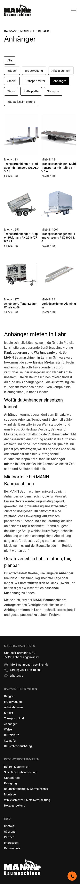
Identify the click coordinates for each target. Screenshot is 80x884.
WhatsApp (16, 675)
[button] (73, 10)
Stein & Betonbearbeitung (20, 772)
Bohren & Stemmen (16, 766)
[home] (27, 10)
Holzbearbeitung (14, 805)
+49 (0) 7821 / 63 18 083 (25, 670)
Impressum (11, 842)
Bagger (8, 696)
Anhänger (10, 724)
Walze (8, 729)
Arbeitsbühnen (13, 707)
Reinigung (10, 783)
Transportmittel (14, 718)
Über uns (9, 831)
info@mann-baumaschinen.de (29, 664)
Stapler (8, 712)
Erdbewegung (13, 701)
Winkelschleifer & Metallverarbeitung (27, 800)
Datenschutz (12, 848)
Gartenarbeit (12, 777)
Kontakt (9, 826)
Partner (9, 837)
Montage (10, 794)
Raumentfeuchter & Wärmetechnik (26, 789)
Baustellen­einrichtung (18, 746)
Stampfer (10, 740)
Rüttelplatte (11, 735)
